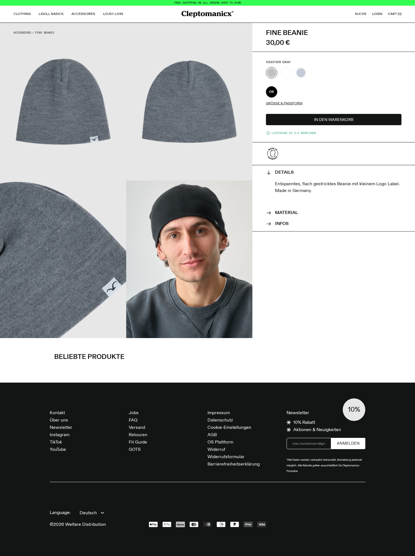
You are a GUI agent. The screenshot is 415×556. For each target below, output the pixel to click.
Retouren (138, 435)
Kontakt (57, 413)
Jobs (134, 413)
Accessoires (22, 32)
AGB (212, 435)
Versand (137, 427)
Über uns (59, 420)
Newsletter (61, 427)
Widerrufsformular (225, 457)
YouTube (58, 449)
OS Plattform (220, 442)
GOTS (135, 449)
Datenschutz (220, 420)
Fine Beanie (44, 32)
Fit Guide (138, 442)
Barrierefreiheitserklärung (233, 464)
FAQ (133, 420)
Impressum (218, 413)
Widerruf (216, 449)
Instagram (59, 435)
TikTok (56, 442)
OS (271, 92)
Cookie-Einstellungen (229, 427)
